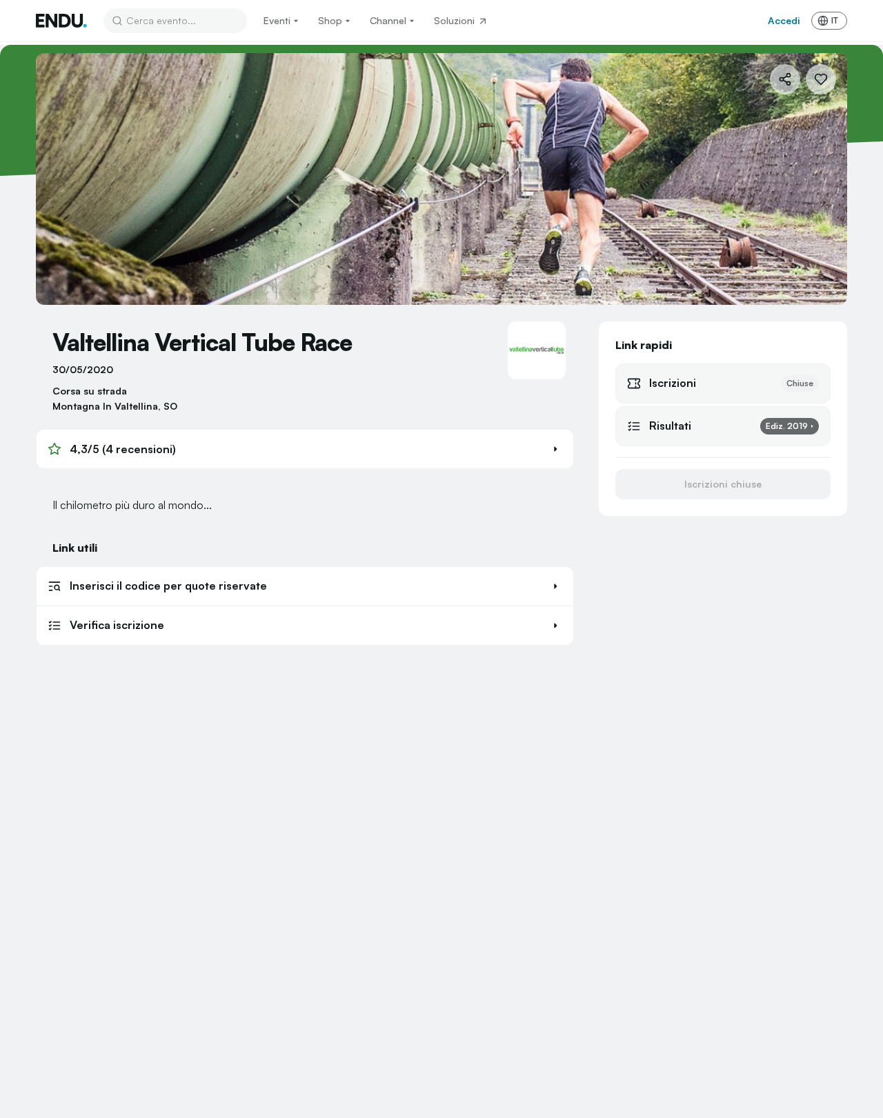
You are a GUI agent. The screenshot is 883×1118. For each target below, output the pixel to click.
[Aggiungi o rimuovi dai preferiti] (821, 79)
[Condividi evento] (785, 79)
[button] (305, 449)
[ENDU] (61, 21)
